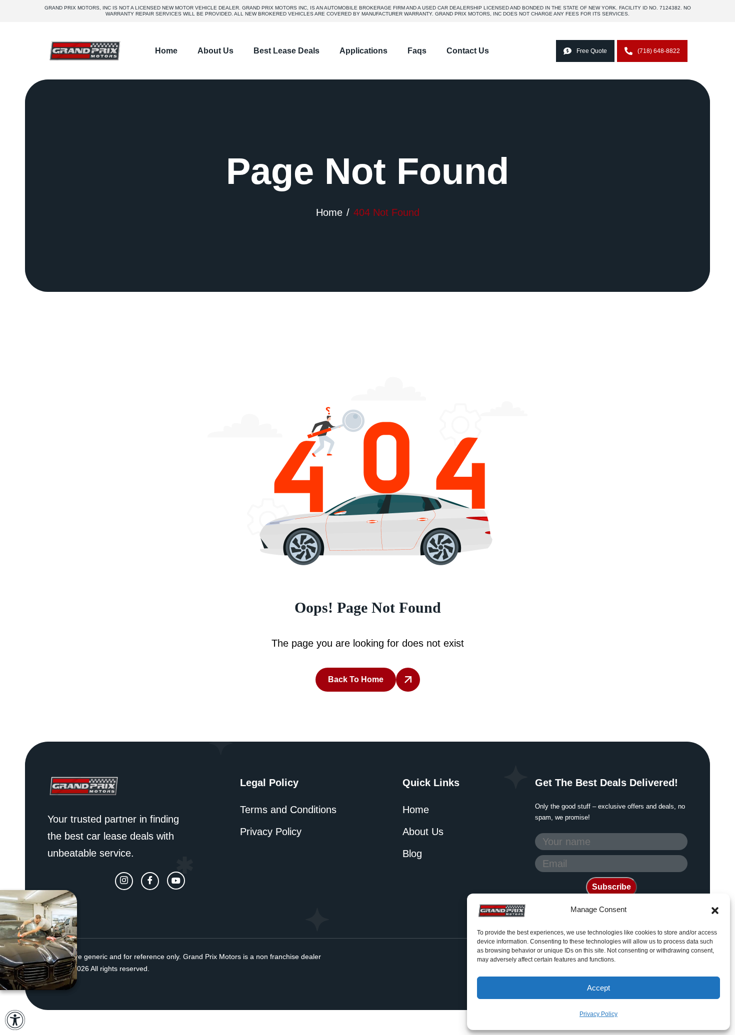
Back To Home (356, 679)
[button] (715, 910)
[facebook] (150, 881)
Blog (412, 853)
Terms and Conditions (288, 809)
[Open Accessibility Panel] (15, 1020)
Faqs (417, 50)
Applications (364, 50)
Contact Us (467, 50)
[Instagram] (124, 881)
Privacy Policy (599, 1014)
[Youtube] (176, 881)
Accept (598, 988)
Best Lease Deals (287, 50)
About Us (216, 50)
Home (166, 50)
